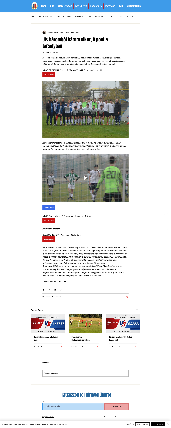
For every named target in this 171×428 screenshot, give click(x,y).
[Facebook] (166, 221)
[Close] (168, 424)
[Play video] (85, 178)
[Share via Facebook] (43, 290)
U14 (64, 281)
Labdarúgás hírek (45, 16)
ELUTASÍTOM (142, 424)
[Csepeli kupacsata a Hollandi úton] (48, 323)
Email (44, 401)
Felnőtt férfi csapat (64, 16)
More (129, 16)
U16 (120, 16)
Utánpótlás (79, 16)
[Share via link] (61, 290)
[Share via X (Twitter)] (49, 290)
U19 (112, 16)
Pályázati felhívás (48, 417)
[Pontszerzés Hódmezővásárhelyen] (85, 323)
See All (137, 310)
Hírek (33, 16)
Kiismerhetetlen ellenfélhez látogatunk (120, 339)
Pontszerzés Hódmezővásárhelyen (81, 339)
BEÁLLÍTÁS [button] (129, 424)
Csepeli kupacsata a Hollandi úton (46, 339)
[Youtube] (166, 228)
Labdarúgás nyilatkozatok (97, 16)
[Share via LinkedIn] (55, 290)
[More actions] (127, 32)
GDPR (64, 424)
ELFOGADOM (158, 424)
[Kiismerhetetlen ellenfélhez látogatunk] (123, 323)
